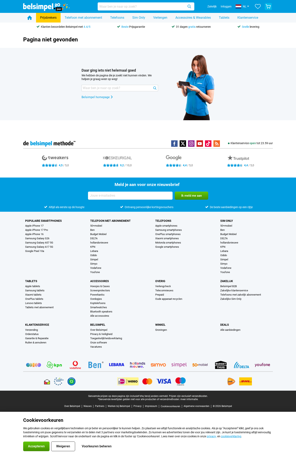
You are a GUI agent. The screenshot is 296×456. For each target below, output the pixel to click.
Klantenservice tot (252, 143)
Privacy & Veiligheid (101, 334)
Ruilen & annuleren (35, 342)
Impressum (151, 406)
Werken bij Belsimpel (119, 406)
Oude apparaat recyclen (168, 298)
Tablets (224, 18)
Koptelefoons (98, 303)
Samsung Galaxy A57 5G (39, 242)
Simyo (93, 263)
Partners (99, 406)
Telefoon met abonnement (83, 18)
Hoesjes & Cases (100, 286)
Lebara (94, 251)
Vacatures (96, 346)
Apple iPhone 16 (34, 234)
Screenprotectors (100, 290)
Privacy (138, 406)
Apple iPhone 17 (34, 225)
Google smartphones (167, 246)
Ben (92, 229)
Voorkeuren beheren (97, 446)
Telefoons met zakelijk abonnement (240, 294)
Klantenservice (247, 18)
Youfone (95, 272)
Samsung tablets (35, 290)
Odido (93, 255)
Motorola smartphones (168, 242)
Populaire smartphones (43, 220)
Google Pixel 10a (34, 251)
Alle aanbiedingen (230, 329)
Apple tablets (32, 286)
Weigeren (63, 446)
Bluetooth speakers (101, 311)
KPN (92, 246)
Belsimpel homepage (96, 97)
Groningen (161, 329)
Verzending (31, 329)
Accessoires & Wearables (193, 18)
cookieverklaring (231, 436)
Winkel (160, 324)
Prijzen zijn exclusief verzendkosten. (188, 396)
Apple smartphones (166, 225)
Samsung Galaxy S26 (37, 238)
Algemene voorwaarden (196, 406)
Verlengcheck (163, 286)
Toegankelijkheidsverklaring (106, 338)
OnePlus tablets (34, 298)
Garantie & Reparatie (37, 338)
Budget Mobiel (98, 234)
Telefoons (117, 18)
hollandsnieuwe (99, 242)
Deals (224, 324)
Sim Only (138, 18)
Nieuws (88, 406)
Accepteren (36, 446)
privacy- (212, 436)
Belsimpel (97, 324)
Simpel (94, 259)
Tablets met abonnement (39, 307)
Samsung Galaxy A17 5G (39, 246)
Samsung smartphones (168, 229)
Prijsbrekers (48, 18)
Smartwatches (98, 307)
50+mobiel (96, 225)
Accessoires (99, 281)
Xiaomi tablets (33, 294)
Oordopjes (96, 298)
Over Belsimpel (98, 329)
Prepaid (159, 294)
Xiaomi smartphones (167, 238)
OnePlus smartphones (168, 234)
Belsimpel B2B (228, 286)
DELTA (93, 238)
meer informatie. (189, 399)
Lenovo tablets (33, 303)
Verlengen (160, 18)
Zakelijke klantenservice (234, 290)
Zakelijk (226, 281)
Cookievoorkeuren (170, 406)
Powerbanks (97, 294)
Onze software (98, 342)
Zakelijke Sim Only (230, 298)
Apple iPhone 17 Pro (36, 229)
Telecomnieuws (164, 290)
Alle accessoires (99, 315)
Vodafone (95, 267)
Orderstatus (32, 334)
